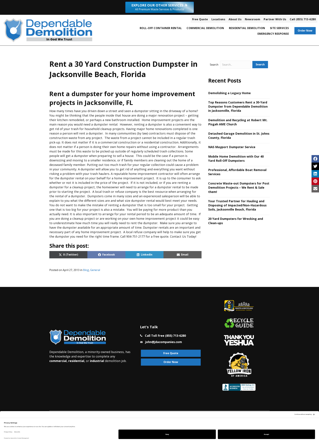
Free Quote (200, 19)
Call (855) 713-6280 (303, 19)
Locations (218, 19)
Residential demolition (247, 28)
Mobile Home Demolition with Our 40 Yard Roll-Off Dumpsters (236, 158)
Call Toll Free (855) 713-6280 (165, 336)
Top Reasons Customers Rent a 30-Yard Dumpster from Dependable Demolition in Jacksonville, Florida (238, 106)
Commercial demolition (205, 28)
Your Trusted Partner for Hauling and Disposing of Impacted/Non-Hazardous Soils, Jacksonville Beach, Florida (237, 205)
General (95, 270)
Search (214, 64)
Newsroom (252, 19)
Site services (279, 28)
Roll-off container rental (161, 28)
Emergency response (273, 34)
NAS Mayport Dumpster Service (231, 147)
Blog (86, 270)
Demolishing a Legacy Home (229, 93)
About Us (235, 19)
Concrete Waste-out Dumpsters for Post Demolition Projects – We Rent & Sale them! (238, 187)
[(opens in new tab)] (239, 340)
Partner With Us (275, 19)
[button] (260, 64)
